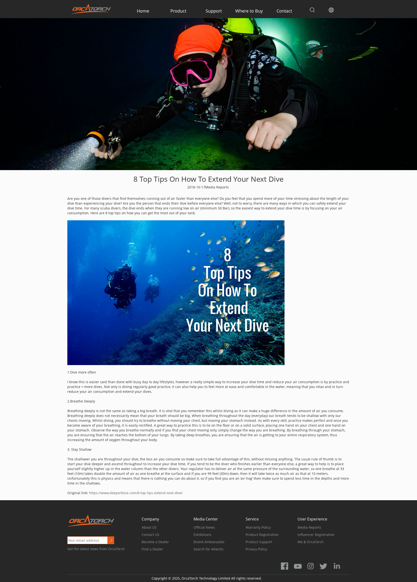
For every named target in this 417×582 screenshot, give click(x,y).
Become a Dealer (155, 542)
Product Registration (262, 534)
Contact (284, 11)
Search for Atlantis (208, 549)
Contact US (150, 534)
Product (178, 11)
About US (149, 527)
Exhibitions (202, 534)
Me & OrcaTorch (311, 542)
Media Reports (309, 527)
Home (143, 11)
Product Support (259, 542)
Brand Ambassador (209, 542)
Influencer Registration (316, 534)
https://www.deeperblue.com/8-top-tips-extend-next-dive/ (136, 493)
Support (214, 11)
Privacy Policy (256, 549)
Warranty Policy (258, 527)
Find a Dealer (152, 549)
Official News (204, 527)
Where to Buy (249, 11)
